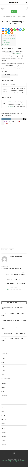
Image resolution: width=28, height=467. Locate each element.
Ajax (2, 374)
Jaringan (3, 440)
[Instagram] (17, 29)
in (2, 105)
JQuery (3, 370)
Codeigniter (4, 395)
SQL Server (4, 249)
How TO (3, 383)
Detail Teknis (5, 44)
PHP (2, 399)
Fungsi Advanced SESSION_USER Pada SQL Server (13, 327)
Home (2, 16)
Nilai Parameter (6, 42)
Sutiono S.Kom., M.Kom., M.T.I (17, 25)
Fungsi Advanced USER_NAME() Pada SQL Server (12, 307)
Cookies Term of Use (14, 461)
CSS (2, 362)
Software (7, 16)
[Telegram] (20, 29)
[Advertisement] (14, 186)
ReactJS (3, 415)
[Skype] (8, 32)
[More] (11, 32)
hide (12, 35)
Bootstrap (3, 436)
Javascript (3, 366)
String (11, 249)
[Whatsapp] (14, 29)
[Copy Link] (6, 32)
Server (11, 102)
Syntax (4, 40)
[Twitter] (6, 29)
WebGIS (3, 419)
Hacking (3, 432)
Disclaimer (24, 460)
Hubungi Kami (8, 460)
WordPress (4, 428)
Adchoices (19, 460)
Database (3, 444)
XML (2, 412)
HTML (3, 358)
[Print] (3, 32)
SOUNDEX (17, 53)
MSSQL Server (17, 16)
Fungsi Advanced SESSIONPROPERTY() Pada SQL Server (13, 321)
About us (3, 460)
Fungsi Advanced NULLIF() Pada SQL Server (13, 333)
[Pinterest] (11, 29)
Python (3, 387)
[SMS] (23, 29)
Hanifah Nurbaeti (15, 257)
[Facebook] (3, 29)
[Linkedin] (8, 29)
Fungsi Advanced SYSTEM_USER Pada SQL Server (13, 314)
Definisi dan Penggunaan (8, 38)
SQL (9, 102)
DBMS (11, 16)
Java (2, 391)
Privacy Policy (14, 460)
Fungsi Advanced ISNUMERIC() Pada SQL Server (12, 339)
